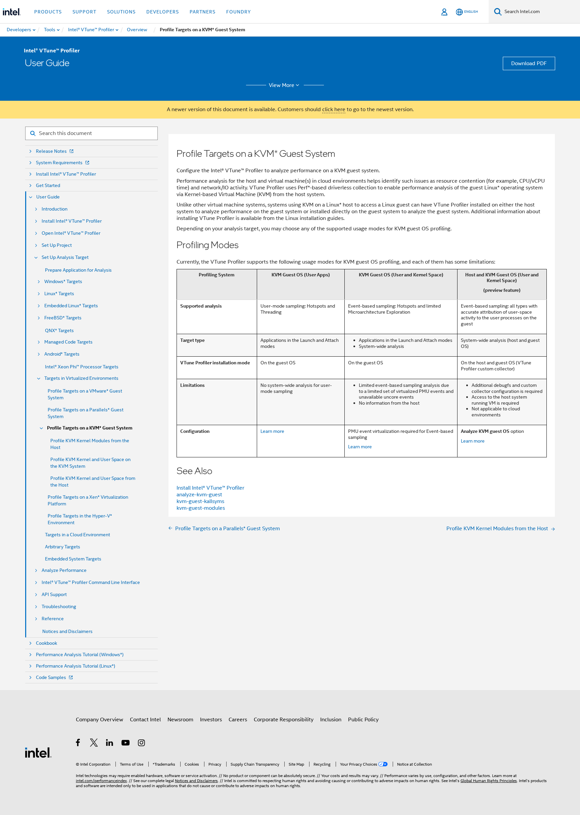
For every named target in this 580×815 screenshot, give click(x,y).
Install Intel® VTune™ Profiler (66, 174)
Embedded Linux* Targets (71, 306)
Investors (211, 719)
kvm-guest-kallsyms (200, 501)
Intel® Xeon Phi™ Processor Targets (81, 367)
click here (333, 109)
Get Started (48, 185)
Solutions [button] (121, 12)
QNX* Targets (59, 330)
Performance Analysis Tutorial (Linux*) (75, 666)
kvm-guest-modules (201, 508)
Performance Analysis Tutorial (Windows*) (80, 655)
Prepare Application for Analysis (78, 270)
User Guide (48, 197)
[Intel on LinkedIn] (110, 744)
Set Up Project (57, 245)
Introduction (54, 209)
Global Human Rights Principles (489, 780)
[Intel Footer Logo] (38, 752)
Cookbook (46, 643)
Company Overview (99, 719)
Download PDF (529, 63)
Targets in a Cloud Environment (77, 535)
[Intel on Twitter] (94, 744)
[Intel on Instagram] (142, 744)
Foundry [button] (238, 12)
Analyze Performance (64, 570)
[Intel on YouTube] (126, 744)
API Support (54, 594)
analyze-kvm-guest (199, 494)
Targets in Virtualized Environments (81, 378)
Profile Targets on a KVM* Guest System (90, 428)
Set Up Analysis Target (65, 257)
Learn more (272, 431)
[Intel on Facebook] (78, 744)
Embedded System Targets (73, 559)
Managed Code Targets (68, 342)
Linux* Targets (59, 294)
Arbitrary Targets (62, 547)
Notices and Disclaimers (67, 631)
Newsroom (180, 719)
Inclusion (330, 719)
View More (281, 85)
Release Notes (51, 151)
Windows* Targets (63, 281)
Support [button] (84, 12)
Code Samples (51, 677)
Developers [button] (162, 12)
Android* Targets (62, 354)
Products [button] (48, 12)
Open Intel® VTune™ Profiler (71, 233)
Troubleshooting (59, 606)
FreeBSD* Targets (63, 318)
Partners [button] (202, 12)
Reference (53, 619)
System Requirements (59, 163)
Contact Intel (145, 719)
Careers (238, 719)
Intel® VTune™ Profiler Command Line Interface (91, 582)
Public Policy (363, 719)
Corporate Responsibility (283, 719)
